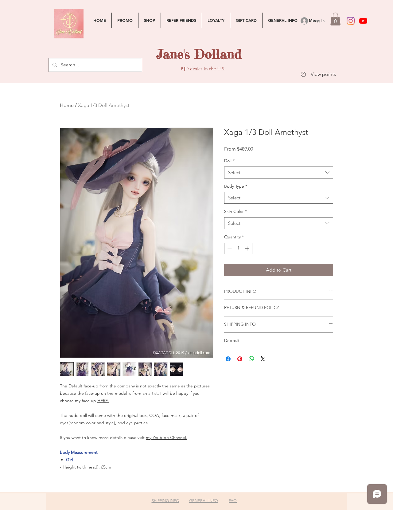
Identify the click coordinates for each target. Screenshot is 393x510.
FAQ (233, 500)
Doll (229, 160)
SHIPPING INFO (165, 500)
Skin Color (235, 211)
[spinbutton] (238, 248)
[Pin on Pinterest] (239, 359)
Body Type (235, 186)
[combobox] (278, 172)
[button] (335, 19)
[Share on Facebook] (228, 359)
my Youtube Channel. (166, 437)
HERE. (103, 400)
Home (67, 105)
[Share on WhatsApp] (251, 359)
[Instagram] (351, 21)
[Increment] (247, 248)
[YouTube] (363, 21)
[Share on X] (263, 359)
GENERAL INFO (203, 500)
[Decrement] (229, 248)
